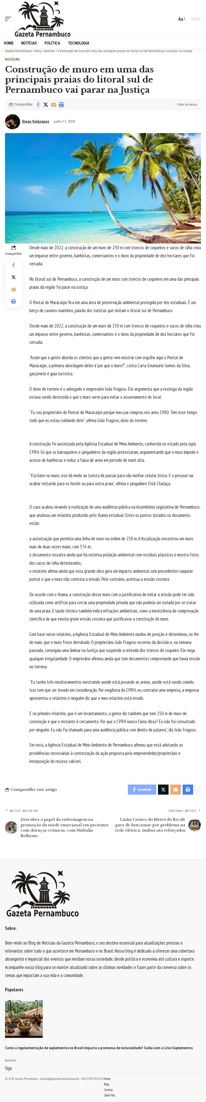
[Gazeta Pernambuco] (43, 19)
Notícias (12, 59)
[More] (69, 105)
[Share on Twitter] (45, 105)
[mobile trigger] (9, 19)
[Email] (53, 105)
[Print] (61, 105)
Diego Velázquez (35, 121)
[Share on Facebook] (37, 105)
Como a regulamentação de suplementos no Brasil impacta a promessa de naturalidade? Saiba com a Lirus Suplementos (99, 1047)
